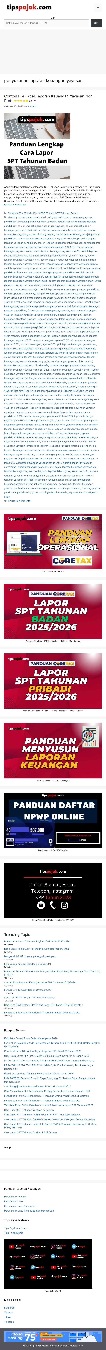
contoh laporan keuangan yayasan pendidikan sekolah (54, 272)
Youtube (8, 1312)
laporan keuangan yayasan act (79, 344)
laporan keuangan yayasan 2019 (70, 335)
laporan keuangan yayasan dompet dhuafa (28, 369)
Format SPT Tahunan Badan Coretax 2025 (27, 990)
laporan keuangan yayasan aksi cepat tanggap (69, 348)
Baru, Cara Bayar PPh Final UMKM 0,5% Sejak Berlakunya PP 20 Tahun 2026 (46, 1056)
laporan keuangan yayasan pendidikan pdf (34, 433)
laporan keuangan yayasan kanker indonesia (71, 378)
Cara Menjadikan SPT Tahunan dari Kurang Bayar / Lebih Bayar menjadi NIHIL (47, 1091)
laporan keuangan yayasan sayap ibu (24, 450)
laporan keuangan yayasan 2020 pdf (53, 340)
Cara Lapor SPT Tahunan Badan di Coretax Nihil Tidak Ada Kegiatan (42, 1114)
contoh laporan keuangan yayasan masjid (63, 255)
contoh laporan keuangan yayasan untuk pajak (37, 285)
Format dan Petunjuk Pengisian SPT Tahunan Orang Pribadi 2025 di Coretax (46, 1095)
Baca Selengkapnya (15, 204)
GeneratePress (75, 1345)
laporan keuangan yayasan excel (71, 369)
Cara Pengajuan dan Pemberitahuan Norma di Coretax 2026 (37, 1086)
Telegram (9, 1321)
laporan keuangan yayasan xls (79, 467)
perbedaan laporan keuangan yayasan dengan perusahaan (47, 488)
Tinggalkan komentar (19, 500)
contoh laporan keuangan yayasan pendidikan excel (33, 268)
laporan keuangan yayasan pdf (47, 407)
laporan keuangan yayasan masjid (44, 391)
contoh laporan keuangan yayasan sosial (67, 276)
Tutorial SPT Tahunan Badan (62, 213)
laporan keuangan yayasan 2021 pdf (41, 344)
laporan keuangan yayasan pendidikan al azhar (71, 424)
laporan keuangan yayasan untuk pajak (39, 467)
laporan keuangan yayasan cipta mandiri (69, 361)
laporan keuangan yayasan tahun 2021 (39, 462)
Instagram (9, 1307)
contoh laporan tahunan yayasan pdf (24, 293)
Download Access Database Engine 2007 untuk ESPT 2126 (37, 941)
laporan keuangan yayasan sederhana (68, 450)
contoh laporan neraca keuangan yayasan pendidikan (69, 289)
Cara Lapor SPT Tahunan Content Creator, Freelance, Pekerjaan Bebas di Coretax (49, 1119)
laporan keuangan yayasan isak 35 (71, 374)
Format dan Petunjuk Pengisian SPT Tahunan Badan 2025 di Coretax (42, 1012)
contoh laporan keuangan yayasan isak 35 (56, 251)
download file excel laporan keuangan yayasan (37, 297)
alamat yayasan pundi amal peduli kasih (30, 217)
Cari (53, 17)
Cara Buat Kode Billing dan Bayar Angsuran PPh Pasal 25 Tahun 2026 (42, 1051)
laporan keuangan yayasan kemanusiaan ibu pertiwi (47, 386)
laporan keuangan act (70, 314)
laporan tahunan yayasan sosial (46, 479)
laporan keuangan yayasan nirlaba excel (45, 399)
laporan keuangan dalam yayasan (56, 319)
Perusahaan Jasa (13, 1201)
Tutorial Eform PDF (34, 213)
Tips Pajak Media (13, 1232)
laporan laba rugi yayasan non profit (68, 471)
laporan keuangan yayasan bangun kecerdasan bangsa (55, 357)
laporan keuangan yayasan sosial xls (46, 458)
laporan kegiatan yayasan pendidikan (35, 314)
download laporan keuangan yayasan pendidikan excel (51, 302)
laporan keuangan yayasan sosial (54, 454)
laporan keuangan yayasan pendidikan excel (28, 429)
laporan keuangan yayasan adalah (23, 348)
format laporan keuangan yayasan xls (48, 310)
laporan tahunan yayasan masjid (66, 475)
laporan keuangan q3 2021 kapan (33, 327)
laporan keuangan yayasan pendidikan (37, 412)
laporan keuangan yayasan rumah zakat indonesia (68, 445)
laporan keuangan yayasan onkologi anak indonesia (44, 403)
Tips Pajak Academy (15, 1228)
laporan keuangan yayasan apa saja (24, 352)
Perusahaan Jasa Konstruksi (19, 1206)
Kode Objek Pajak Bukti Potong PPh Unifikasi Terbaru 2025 (37, 948)
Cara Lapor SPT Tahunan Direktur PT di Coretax (30, 1132)
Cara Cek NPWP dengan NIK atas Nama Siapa (29, 997)
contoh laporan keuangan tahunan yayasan (42, 238)
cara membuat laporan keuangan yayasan (41, 226)
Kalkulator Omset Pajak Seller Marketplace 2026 (31, 1038)
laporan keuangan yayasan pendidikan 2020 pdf (61, 420)
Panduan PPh (15, 213)
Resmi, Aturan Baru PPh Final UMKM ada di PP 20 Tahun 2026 (39, 1073)
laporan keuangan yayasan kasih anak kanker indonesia (35, 382)
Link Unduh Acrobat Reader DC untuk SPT (27, 964)
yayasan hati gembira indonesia (49, 492)
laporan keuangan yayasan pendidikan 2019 (48, 416)
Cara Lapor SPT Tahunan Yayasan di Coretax (29, 1110)
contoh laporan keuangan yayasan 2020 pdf (50, 247)
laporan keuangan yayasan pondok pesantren (51, 437)
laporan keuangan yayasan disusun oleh (72, 365)
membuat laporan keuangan (42, 484)
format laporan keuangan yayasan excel (48, 306)
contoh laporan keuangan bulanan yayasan (63, 230)
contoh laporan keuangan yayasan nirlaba (63, 259)
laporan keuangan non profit (51, 323)
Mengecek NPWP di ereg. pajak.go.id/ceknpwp (30, 956)
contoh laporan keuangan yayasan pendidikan (72, 264)
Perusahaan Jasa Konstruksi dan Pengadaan (29, 1210)
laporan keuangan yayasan (35, 335)
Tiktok (7, 1317)
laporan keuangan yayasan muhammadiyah (48, 395)
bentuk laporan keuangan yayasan (37, 221)
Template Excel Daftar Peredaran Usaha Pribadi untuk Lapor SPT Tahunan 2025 (48, 1105)
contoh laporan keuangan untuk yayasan (60, 242)
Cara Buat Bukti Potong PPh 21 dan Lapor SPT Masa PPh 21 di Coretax (43, 1005)
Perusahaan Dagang (15, 1196)
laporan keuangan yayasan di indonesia (26, 365)
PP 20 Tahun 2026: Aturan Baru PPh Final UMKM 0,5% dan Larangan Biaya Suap (49, 1060)
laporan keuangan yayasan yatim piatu (25, 471)
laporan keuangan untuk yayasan (71, 327)
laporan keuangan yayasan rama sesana (64, 441)
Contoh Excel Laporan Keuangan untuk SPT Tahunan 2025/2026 (40, 982)
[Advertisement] (53, 50)
